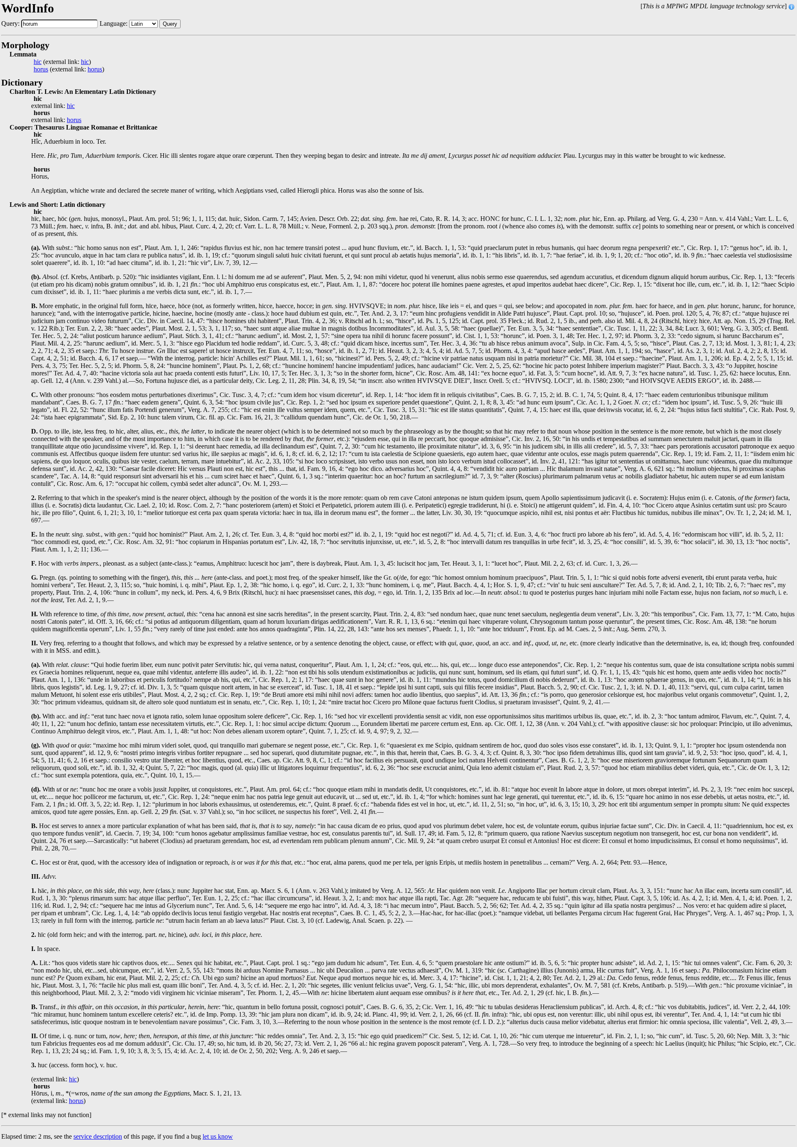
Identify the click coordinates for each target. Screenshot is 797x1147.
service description (97, 1136)
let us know (218, 1136)
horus (41, 69)
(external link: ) (62, 62)
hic (38, 62)
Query (170, 24)
